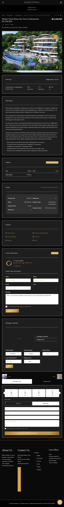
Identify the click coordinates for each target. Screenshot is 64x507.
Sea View (37, 236)
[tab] (56, 37)
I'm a (34, 284)
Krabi (38, 464)
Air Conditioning (12, 236)
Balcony (10, 240)
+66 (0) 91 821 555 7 (32, 7)
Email (7, 284)
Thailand (36, 452)
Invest (11, 24)
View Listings (55, 253)
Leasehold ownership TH (55, 458)
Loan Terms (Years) (11, 358)
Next (54, 376)
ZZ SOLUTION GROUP (49, 503)
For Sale (7, 24)
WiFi (36, 240)
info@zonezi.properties (32, 9)
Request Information (12, 310)
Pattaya (38, 466)
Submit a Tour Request (32, 433)
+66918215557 (28, 262)
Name (7, 276)
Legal (50, 454)
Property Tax (27, 358)
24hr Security (11, 233)
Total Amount (9, 350)
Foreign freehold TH (54, 456)
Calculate (9, 366)
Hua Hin (39, 461)
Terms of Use (28, 306)
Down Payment (28, 350)
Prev (10, 376)
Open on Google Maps (53, 162)
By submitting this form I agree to (19, 306)
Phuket (38, 455)
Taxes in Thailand (53, 462)
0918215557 (18, 262)
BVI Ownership (52, 460)
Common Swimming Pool (41, 233)
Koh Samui (39, 458)
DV (3, 24)
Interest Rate (46, 350)
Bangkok (39, 469)
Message (8, 292)
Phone (35, 276)
